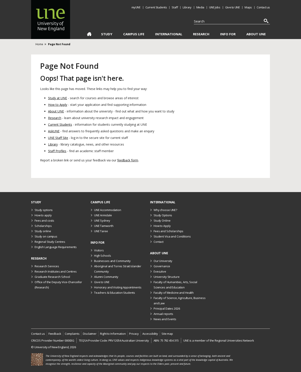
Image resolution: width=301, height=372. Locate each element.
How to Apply (57, 105)
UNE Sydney (102, 220)
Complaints (72, 334)
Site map (167, 334)
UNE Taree (101, 231)
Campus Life (133, 34)
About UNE (256, 34)
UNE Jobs (214, 7)
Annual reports (163, 314)
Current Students (156, 7)
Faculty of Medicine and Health (174, 293)
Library (187, 7)
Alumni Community (106, 277)
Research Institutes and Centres (56, 271)
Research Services (47, 266)
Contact (159, 242)
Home (89, 35)
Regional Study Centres (50, 242)
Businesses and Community (112, 261)
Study (106, 34)
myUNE (136, 7)
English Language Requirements (56, 247)
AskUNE (53, 131)
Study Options (163, 215)
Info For (228, 34)
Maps (248, 7)
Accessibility (150, 334)
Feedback (54, 334)
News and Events (165, 319)
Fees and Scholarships (168, 231)
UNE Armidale (103, 215)
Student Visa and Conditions (172, 236)
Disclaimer (90, 334)
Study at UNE (57, 98)
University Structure (166, 277)
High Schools (102, 256)
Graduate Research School (52, 277)
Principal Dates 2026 (167, 308)
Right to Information (113, 334)
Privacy (134, 334)
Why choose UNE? (165, 210)
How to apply (43, 215)
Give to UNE (232, 7)
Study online (43, 231)
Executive (160, 271)
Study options (44, 210)
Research (201, 34)
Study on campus (46, 236)
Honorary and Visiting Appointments (117, 287)
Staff (175, 7)
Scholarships (43, 226)
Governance (162, 266)
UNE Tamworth (103, 226)
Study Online (162, 220)
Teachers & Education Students (114, 293)
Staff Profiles (57, 151)
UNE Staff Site (58, 138)
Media (200, 7)
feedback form (127, 160)
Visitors (99, 250)
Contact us (263, 7)
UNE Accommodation (107, 210)
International (168, 34)
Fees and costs (44, 220)
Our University (163, 261)
